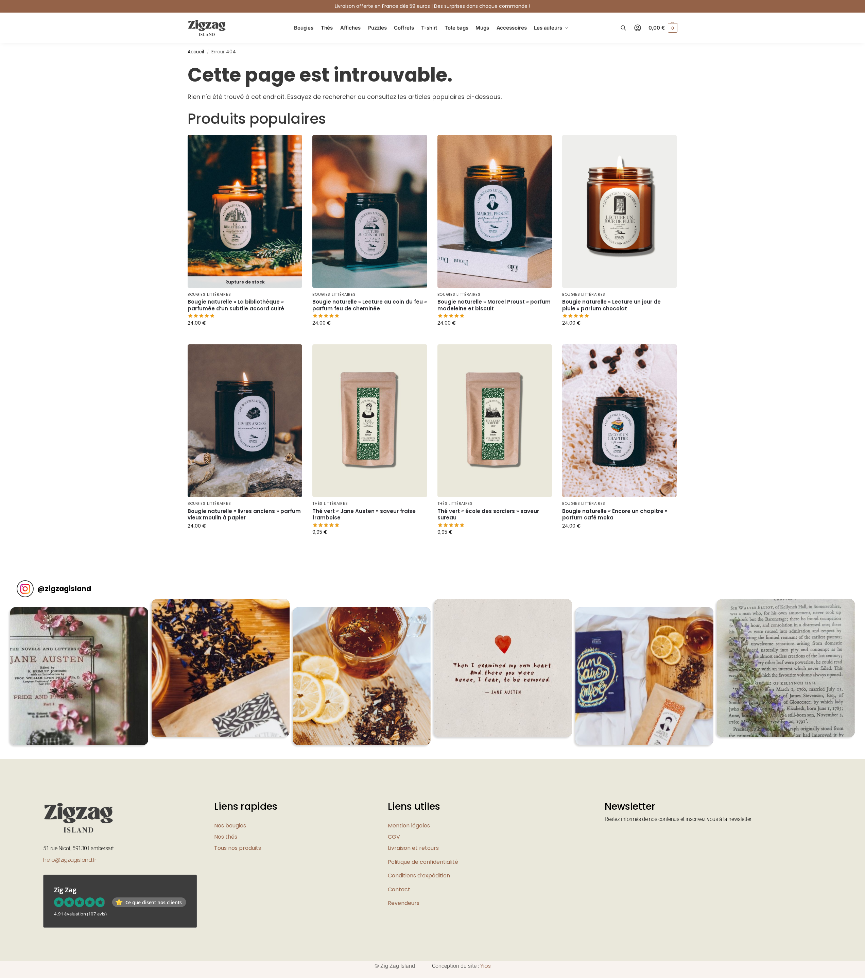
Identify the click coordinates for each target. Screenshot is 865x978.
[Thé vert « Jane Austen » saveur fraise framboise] (369, 420)
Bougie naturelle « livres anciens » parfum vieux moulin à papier (244, 514)
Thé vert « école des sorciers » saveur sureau (488, 514)
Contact (399, 889)
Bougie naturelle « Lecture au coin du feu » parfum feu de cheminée (369, 305)
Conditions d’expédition (419, 875)
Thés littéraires (330, 503)
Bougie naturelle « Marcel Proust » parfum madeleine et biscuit (494, 305)
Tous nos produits (237, 848)
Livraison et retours (413, 848)
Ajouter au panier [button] (370, 337)
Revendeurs (403, 903)
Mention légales (409, 825)
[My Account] (638, 28)
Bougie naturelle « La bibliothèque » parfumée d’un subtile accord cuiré (236, 305)
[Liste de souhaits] (292, 145)
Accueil (196, 52)
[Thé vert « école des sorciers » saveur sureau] (494, 420)
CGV (394, 837)
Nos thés (225, 837)
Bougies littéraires (209, 294)
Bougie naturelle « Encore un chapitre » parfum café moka (615, 514)
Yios (485, 966)
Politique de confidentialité (423, 862)
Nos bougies (230, 825)
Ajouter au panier (245, 337)
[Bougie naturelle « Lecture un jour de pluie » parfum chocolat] (619, 211)
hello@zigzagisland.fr (69, 860)
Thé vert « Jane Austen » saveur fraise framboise (364, 514)
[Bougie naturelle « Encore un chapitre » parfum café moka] (619, 420)
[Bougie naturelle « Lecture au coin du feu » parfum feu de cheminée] (369, 211)
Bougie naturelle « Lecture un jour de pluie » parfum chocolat (611, 305)
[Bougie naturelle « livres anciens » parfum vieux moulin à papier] (245, 420)
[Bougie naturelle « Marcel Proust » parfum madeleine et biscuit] (494, 211)
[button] (662, 28)
